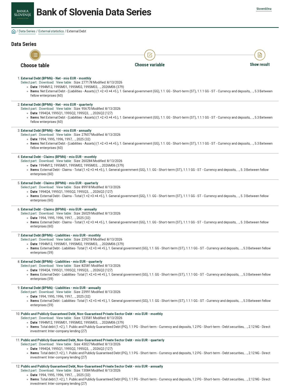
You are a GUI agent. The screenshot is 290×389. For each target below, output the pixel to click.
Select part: (29, 82)
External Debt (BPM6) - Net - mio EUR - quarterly (57, 104)
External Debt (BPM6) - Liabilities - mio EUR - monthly (61, 235)
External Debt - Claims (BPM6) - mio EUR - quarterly (59, 183)
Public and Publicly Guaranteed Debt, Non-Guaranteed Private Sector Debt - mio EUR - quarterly (92, 340)
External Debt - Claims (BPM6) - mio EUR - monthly (59, 157)
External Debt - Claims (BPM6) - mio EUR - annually (59, 209)
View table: (64, 82)
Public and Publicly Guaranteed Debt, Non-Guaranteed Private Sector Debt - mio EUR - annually (92, 366)
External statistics (51, 31)
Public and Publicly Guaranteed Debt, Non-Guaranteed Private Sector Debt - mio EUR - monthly (92, 314)
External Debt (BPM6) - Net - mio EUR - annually (56, 130)
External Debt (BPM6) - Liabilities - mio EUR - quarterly (61, 261)
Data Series (27, 31)
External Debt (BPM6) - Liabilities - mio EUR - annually (61, 288)
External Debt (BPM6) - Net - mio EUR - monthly (56, 78)
